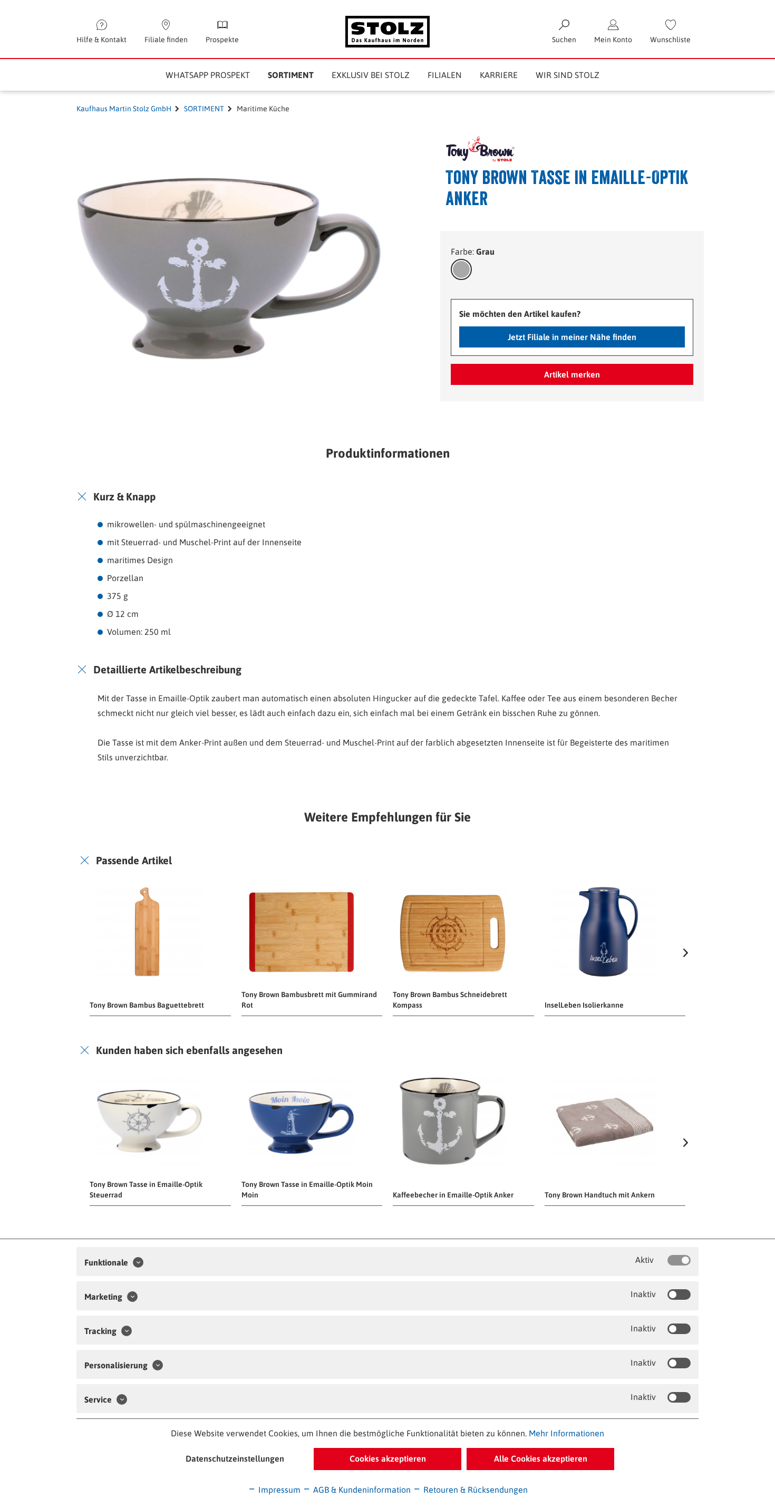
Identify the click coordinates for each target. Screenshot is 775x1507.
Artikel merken (572, 374)
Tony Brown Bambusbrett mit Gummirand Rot (309, 999)
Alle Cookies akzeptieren (540, 1458)
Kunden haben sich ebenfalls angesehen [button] (189, 1050)
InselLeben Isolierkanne (584, 1005)
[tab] (387, 497)
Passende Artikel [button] (134, 860)
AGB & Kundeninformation (361, 1489)
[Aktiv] (679, 1260)
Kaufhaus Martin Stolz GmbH (123, 108)
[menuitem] (670, 31)
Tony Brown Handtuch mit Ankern (600, 1195)
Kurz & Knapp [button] (124, 496)
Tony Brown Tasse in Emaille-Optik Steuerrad (146, 1189)
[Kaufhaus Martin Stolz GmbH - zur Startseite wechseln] (387, 31)
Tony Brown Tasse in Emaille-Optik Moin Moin (307, 1189)
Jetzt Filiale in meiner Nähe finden (572, 337)
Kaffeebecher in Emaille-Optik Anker (453, 1195)
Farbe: (473, 251)
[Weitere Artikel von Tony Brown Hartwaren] (473, 149)
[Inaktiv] (679, 1294)
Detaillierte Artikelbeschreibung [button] (167, 669)
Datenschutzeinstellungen (235, 1458)
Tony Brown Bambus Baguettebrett (147, 1005)
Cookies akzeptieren (388, 1458)
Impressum (278, 1489)
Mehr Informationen (566, 1433)
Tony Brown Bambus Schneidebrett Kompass (450, 999)
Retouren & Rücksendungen (474, 1489)
